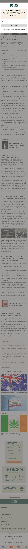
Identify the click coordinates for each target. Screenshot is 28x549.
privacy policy (22, 21)
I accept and (15, 21)
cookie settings (12, 21)
